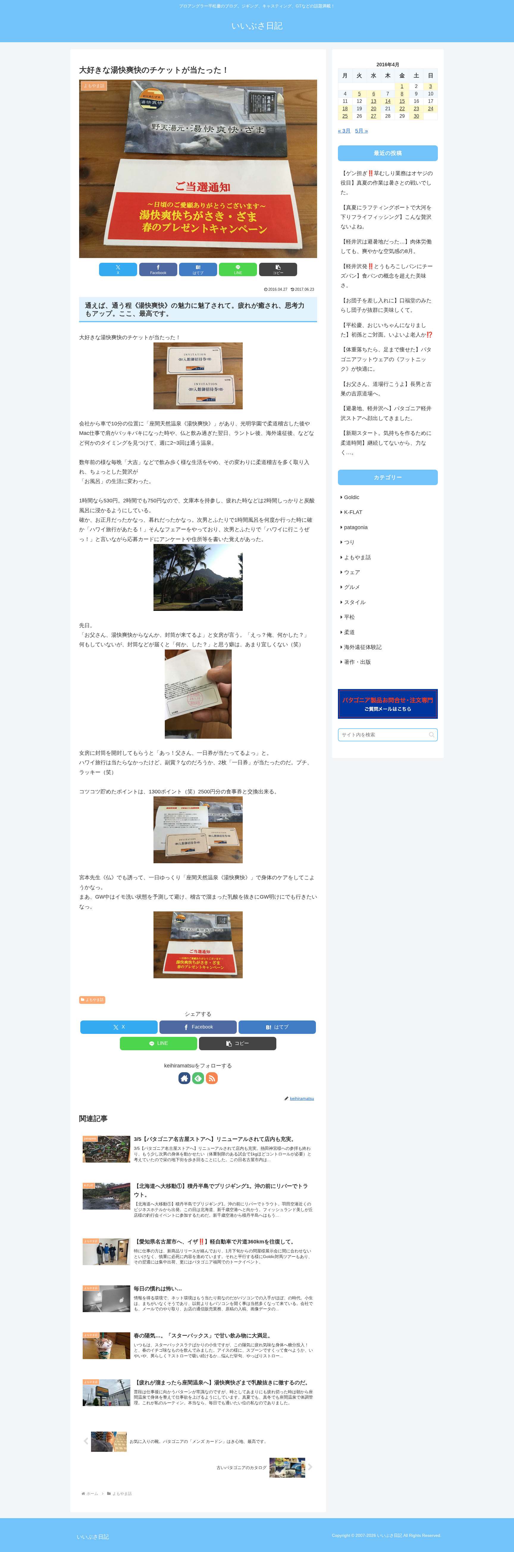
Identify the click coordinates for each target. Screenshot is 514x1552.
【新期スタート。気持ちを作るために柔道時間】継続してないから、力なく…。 (386, 442)
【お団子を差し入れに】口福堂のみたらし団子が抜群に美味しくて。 (386, 305)
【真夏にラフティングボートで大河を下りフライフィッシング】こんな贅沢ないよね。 (386, 217)
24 (430, 108)
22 (402, 108)
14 (388, 101)
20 (373, 108)
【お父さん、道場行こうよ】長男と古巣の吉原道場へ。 (386, 389)
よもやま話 (95, 1000)
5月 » (361, 131)
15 (402, 101)
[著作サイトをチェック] (184, 1078)
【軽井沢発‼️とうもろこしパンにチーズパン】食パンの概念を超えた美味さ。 (387, 276)
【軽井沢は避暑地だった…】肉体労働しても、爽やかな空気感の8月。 (386, 246)
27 (373, 116)
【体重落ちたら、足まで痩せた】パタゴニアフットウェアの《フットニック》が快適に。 (386, 359)
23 (416, 108)
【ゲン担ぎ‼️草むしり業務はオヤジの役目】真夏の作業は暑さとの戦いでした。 (387, 183)
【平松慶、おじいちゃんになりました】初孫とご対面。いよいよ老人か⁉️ (387, 330)
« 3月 (344, 131)
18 (345, 108)
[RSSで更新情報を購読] (212, 1078)
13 (373, 101)
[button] (278, 269)
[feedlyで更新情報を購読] (198, 1078)
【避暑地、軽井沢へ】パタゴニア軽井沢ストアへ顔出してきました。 (386, 413)
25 (345, 116)
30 (416, 116)
